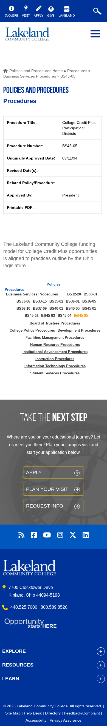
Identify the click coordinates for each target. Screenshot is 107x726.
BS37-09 (40, 308)
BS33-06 (23, 301)
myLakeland (31, 36)
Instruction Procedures (54, 359)
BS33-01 (90, 294)
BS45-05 (67, 76)
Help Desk (33, 713)
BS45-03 (48, 316)
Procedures (77, 71)
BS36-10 (23, 308)
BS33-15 (40, 301)
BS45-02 (31, 316)
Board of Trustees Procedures (55, 323)
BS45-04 (64, 316)
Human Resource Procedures (55, 345)
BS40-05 (73, 308)
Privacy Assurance (65, 720)
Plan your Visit (47, 489)
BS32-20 (74, 294)
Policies (53, 284)
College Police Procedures (32, 330)
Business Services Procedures (29, 76)
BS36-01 (73, 301)
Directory (53, 713)
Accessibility (36, 720)
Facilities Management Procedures (55, 337)
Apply (34, 472)
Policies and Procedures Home (36, 71)
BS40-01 (56, 308)
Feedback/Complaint (82, 713)
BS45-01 (89, 308)
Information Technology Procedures (55, 366)
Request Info (44, 506)
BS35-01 (56, 301)
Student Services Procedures (55, 373)
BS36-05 (89, 301)
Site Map (13, 713)
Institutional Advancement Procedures (55, 352)
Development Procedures (79, 330)
